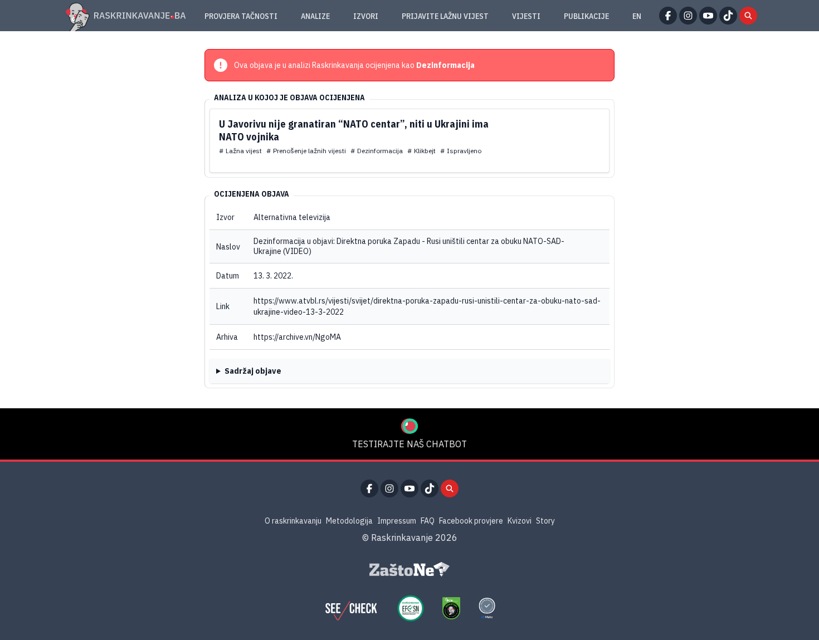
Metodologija (349, 521)
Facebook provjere (471, 521)
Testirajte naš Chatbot (409, 444)
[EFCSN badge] (411, 608)
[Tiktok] (728, 16)
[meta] (487, 608)
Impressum (396, 521)
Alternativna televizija (292, 217)
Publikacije (586, 16)
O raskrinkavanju (293, 521)
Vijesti (526, 16)
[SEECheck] (351, 608)
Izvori (365, 16)
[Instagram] (688, 16)
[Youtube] (708, 16)
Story (545, 521)
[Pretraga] (748, 16)
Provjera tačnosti (240, 16)
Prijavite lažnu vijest (445, 16)
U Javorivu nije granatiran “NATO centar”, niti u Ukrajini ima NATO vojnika (354, 130)
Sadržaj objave (253, 371)
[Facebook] (668, 16)
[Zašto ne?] (409, 569)
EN (636, 16)
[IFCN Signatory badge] (451, 608)
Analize (315, 16)
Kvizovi (520, 521)
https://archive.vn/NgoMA (297, 337)
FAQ (428, 521)
